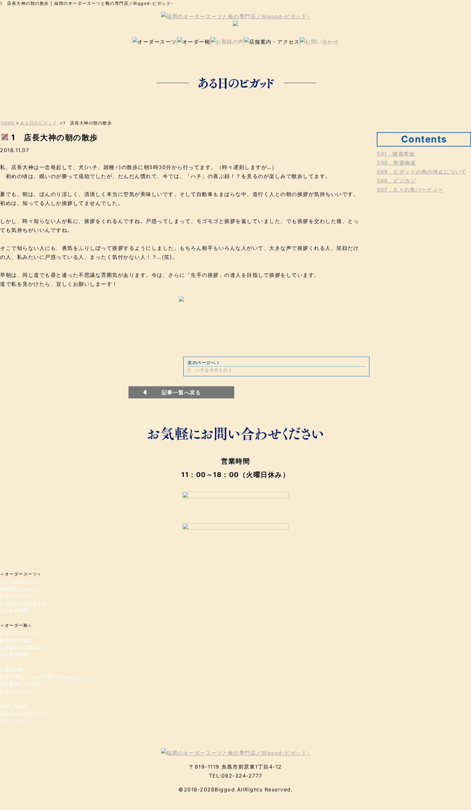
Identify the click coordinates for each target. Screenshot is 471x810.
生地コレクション (18, 588)
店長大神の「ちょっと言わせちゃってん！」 (46, 676)
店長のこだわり (16, 595)
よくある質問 (14, 610)
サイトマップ (14, 720)
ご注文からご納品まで (23, 603)
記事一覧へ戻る (181, 392)
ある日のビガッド (38, 123)
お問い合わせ (14, 705)
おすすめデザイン (18, 581)
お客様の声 (11, 669)
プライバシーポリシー (23, 713)
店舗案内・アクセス (21, 683)
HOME (8, 123)
